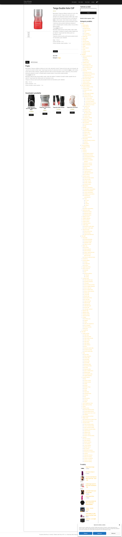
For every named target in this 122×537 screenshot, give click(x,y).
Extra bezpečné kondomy (89, 156)
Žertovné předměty (88, 137)
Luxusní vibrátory (87, 445)
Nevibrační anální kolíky (88, 348)
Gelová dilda (86, 359)
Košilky (85, 390)
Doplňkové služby (86, 146)
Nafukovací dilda (87, 364)
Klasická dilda (87, 361)
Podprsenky (86, 391)
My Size (85, 168)
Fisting (85, 322)
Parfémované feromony (89, 77)
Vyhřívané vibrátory (88, 461)
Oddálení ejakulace (86, 218)
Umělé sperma (87, 304)
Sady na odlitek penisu (88, 370)
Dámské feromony (88, 72)
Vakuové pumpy (86, 229)
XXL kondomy (87, 174)
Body (85, 378)
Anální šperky (87, 343)
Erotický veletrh (86, 119)
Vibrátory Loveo (87, 109)
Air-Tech (87, 200)
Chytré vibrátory (87, 438)
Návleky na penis (86, 216)
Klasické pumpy (87, 232)
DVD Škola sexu (87, 318)
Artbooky (87, 275)
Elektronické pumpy (88, 231)
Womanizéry (85, 138)
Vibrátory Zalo (87, 116)
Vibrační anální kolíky (88, 351)
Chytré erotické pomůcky (88, 86)
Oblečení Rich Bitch (88, 90)
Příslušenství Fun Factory (90, 103)
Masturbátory (85, 185)
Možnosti (113, 533)
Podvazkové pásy (87, 393)
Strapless (86, 414)
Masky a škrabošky (87, 44)
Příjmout (85, 533)
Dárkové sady (87, 132)
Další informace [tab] (34, 62)
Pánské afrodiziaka (88, 241)
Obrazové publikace (88, 273)
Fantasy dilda (87, 357)
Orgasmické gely (87, 301)
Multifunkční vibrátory (88, 450)
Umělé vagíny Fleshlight (89, 93)
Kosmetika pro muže (88, 65)
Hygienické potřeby (87, 267)
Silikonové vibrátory (88, 456)
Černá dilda (86, 354)
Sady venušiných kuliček (89, 427)
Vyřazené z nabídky (88, 117)
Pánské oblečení (86, 219)
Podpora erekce (86, 221)
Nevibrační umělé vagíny (89, 226)
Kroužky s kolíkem (87, 182)
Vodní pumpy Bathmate (89, 234)
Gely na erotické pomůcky (89, 284)
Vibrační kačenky (87, 95)
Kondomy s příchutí (88, 163)
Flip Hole (87, 203)
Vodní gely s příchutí (88, 309)
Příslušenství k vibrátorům (89, 451)
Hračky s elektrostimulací (89, 252)
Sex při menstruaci (87, 80)
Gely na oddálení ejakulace (89, 286)
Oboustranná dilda (88, 365)
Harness (85, 385)
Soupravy (86, 400)
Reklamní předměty (88, 121)
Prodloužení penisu (87, 223)
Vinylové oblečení (87, 35)
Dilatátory (85, 150)
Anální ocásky (87, 340)
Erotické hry (85, 258)
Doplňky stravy (86, 62)
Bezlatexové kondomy (88, 155)
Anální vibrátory (87, 344)
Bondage (84, 39)
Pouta (84, 49)
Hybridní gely (86, 293)
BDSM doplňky (86, 25)
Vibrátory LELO (87, 106)
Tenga (59, 57)
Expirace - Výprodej (87, 69)
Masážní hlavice (87, 447)
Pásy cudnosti (86, 48)
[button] (119, 525)
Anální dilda (86, 335)
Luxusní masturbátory (88, 192)
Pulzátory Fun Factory (89, 104)
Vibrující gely (86, 307)
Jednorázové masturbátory (89, 189)
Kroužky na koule (87, 181)
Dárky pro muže (87, 134)
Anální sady (86, 341)
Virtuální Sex (85, 330)
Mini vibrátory (86, 448)
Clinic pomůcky (86, 41)
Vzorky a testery (86, 82)
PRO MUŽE (74, 2)
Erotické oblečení (86, 377)
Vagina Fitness (87, 430)
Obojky (84, 46)
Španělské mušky (87, 242)
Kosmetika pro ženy (88, 67)
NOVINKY (84, 127)
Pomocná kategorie (86, 145)
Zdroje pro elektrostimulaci (89, 257)
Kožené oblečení (87, 30)
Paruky (84, 406)
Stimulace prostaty (88, 349)
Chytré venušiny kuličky (89, 424)
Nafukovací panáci (88, 211)
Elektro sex (85, 245)
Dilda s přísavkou (87, 356)
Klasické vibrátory (87, 442)
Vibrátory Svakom (87, 114)
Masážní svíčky (86, 312)
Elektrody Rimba (87, 250)
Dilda (84, 353)
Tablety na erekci (87, 244)
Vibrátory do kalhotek (88, 458)
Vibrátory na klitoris (88, 460)
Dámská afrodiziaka (88, 239)
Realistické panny (87, 215)
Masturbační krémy (88, 297)
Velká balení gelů (87, 305)
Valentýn (86, 135)
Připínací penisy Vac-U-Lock (89, 413)
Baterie (85, 57)
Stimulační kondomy (88, 169)
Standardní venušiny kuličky (89, 429)
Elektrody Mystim (87, 249)
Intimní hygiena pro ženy (88, 403)
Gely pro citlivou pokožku (89, 291)
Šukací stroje (85, 417)
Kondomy (85, 151)
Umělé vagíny (85, 224)
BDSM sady (85, 36)
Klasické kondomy (87, 158)
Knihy (85, 271)
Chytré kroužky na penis (89, 177)
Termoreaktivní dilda (88, 374)
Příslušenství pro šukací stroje (90, 419)
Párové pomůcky (86, 315)
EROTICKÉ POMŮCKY (86, 85)
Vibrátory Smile (87, 111)
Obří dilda (86, 367)
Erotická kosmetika (87, 64)
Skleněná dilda (87, 372)
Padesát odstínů (86, 314)
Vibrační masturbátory (88, 208)
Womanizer (86, 143)
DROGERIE (84, 54)
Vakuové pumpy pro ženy (88, 421)
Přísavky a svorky (86, 51)
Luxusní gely (86, 294)
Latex (85, 31)
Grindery (85, 262)
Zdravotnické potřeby (87, 83)
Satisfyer (86, 142)
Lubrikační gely (86, 278)
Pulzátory (86, 453)
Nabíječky (86, 59)
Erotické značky (86, 88)
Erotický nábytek (86, 260)
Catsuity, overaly (87, 380)
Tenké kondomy (87, 171)
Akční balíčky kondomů (88, 153)
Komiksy (87, 276)
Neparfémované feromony (89, 74)
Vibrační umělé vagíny (88, 228)
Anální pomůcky (86, 333)
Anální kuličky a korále (88, 338)
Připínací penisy (86, 408)
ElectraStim (86, 247)
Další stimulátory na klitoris (89, 140)
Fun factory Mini (88, 98)
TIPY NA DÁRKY (86, 129)
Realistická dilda (87, 369)
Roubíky (84, 52)
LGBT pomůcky (86, 122)
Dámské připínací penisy (89, 409)
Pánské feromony (87, 75)
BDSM (93, 2)
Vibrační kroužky (87, 184)
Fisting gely (86, 283)
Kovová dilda (86, 362)
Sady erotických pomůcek (88, 416)
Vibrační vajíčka (87, 434)
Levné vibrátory (87, 443)
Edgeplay (86, 320)
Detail (55, 51)
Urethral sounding (87, 327)
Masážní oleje (85, 310)
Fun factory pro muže (89, 99)
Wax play (86, 328)
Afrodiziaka (85, 237)
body (54, 20)
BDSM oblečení (86, 26)
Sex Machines (87, 263)
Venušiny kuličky (86, 422)
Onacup (86, 205)
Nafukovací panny (86, 210)
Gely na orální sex (87, 288)
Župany (85, 401)
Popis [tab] (27, 62)
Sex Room (86, 265)
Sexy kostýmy (87, 398)
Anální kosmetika (87, 336)
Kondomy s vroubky (88, 164)
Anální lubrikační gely (88, 280)
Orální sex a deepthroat (89, 323)
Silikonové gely (87, 302)
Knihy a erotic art (86, 268)
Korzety (85, 388)
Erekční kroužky (87, 179)
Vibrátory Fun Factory (88, 96)
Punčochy (86, 395)
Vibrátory (87, 108)
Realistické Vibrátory (88, 455)
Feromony (85, 70)
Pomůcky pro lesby (88, 124)
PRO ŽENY (87, 2)
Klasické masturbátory (88, 190)
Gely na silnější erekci (88, 289)
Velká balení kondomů (88, 172)
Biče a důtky (85, 38)
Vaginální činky (87, 432)
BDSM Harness (87, 28)
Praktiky (84, 317)
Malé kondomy (87, 166)
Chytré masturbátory (88, 187)
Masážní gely (86, 296)
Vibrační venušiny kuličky (89, 435)
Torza (85, 206)
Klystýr (85, 346)
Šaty (85, 396)
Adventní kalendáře (88, 130)
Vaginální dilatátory (88, 375)
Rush (85, 91)
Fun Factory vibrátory (89, 101)
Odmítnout (99, 533)
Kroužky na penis (86, 176)
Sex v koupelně (87, 325)
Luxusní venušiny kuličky (89, 425)
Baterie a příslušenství (87, 56)
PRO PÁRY (80, 2)
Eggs (86, 202)
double (57, 28)
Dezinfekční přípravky (88, 281)
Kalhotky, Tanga (87, 387)
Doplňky (85, 383)
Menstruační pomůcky (87, 404)
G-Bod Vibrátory (87, 440)
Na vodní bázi (86, 299)
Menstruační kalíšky (87, 78)
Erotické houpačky (86, 43)
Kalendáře (86, 270)
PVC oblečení (86, 33)
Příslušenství (86, 61)
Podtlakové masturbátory (89, 194)
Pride (85, 125)
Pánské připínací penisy (89, 411)
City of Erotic (28, 1)
